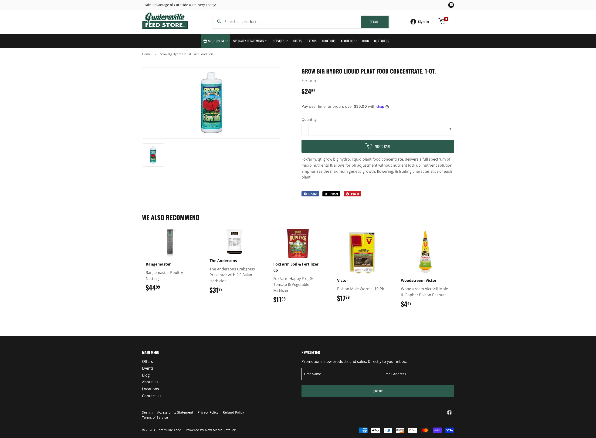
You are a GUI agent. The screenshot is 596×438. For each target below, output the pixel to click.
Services (279, 40)
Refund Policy (233, 412)
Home (146, 54)
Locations (328, 40)
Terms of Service (155, 417)
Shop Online (216, 40)
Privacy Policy (208, 412)
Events (312, 40)
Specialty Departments (249, 40)
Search (379, 21)
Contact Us (381, 40)
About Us (347, 40)
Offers (297, 40)
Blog (365, 40)
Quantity (309, 119)
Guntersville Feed (167, 430)
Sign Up (378, 390)
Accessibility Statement (175, 412)
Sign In (423, 21)
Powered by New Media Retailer (211, 430)
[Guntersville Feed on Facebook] (449, 412)
